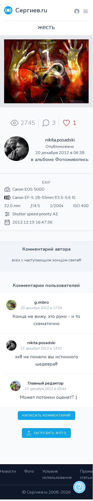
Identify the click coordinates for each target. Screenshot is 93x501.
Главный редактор (45, 383)
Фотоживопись (72, 159)
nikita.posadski (60, 140)
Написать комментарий (46, 415)
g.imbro (41, 302)
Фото (29, 471)
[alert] (79, 487)
